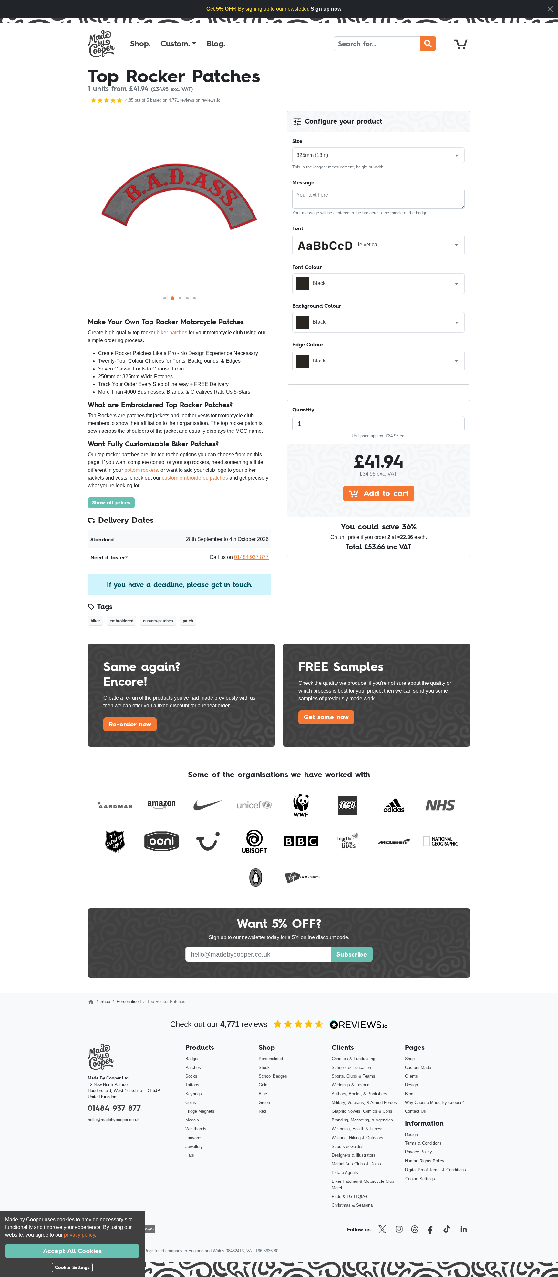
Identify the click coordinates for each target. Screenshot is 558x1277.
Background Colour (316, 305)
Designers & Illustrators (354, 1155)
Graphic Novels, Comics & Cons (362, 1111)
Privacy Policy (418, 1152)
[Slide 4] (187, 298)
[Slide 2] (172, 298)
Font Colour (307, 266)
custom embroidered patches (195, 478)
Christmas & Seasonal (353, 1205)
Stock (264, 1067)
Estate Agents (345, 1172)
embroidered (121, 621)
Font (297, 228)
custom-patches (158, 621)
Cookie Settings (420, 1178)
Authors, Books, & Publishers (359, 1093)
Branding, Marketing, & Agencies (362, 1120)
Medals (192, 1120)
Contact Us (415, 1111)
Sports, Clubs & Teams (353, 1076)
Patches (193, 1067)
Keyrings (193, 1093)
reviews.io (211, 100)
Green (264, 1102)
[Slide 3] (180, 298)
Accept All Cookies (72, 1250)
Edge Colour (308, 344)
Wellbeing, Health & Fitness (358, 1128)
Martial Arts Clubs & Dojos (356, 1163)
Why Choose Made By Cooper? (434, 1102)
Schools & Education (351, 1067)
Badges (192, 1058)
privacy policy (79, 1235)
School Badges (273, 1076)
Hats (189, 1155)
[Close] (550, 9)
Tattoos (192, 1084)
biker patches (172, 332)
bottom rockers (141, 470)
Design (411, 1084)
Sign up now (326, 9)
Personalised (129, 1001)
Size (297, 141)
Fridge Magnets (199, 1111)
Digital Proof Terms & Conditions (435, 1169)
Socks (191, 1076)
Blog (409, 1093)
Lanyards (193, 1137)
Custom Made (418, 1067)
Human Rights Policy (424, 1161)
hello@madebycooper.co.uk (114, 1119)
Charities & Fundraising (353, 1058)
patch (188, 621)
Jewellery (194, 1146)
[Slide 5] (194, 298)
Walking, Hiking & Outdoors (357, 1137)
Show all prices (111, 502)
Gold (263, 1084)
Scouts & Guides (348, 1146)
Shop (105, 1001)
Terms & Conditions (423, 1143)
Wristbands (195, 1128)
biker (95, 621)
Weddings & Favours (351, 1084)
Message (303, 182)
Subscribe (351, 954)
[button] (178, 43)
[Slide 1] (164, 298)
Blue (263, 1093)
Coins (190, 1102)
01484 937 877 (251, 557)
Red (262, 1111)
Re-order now (130, 724)
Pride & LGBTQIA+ (350, 1196)
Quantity (303, 409)
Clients (411, 1076)
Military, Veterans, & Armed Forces (364, 1102)
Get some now (326, 717)
